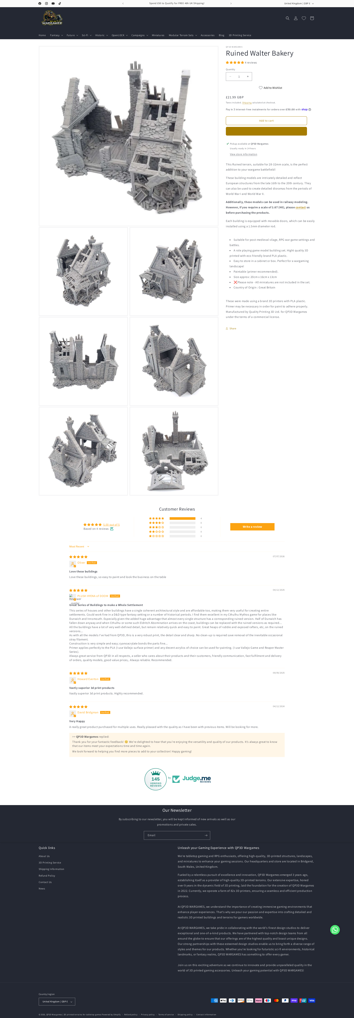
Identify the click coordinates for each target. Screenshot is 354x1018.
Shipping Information (51, 869)
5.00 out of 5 (111, 525)
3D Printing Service (50, 862)
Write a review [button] (252, 527)
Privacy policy (148, 1014)
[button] (56, 35)
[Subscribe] (206, 835)
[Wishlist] (304, 18)
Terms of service (166, 1014)
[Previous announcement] (123, 3)
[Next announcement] (231, 3)
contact (301, 207)
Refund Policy (47, 875)
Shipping (247, 102)
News (42, 888)
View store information (243, 154)
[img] (78, 557)
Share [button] (233, 328)
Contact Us (45, 882)
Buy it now (266, 131)
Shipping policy (185, 1014)
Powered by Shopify (111, 1014)
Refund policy (130, 1014)
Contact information (206, 1014)
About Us (44, 856)
